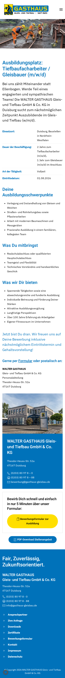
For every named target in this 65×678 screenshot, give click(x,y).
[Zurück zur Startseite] (26, 9)
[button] (61, 9)
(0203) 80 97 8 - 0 (17, 596)
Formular (25, 360)
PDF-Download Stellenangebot (34, 539)
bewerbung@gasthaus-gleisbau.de (30, 481)
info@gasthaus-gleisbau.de (21, 605)
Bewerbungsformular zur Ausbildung (34, 521)
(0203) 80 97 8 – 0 (22, 473)
